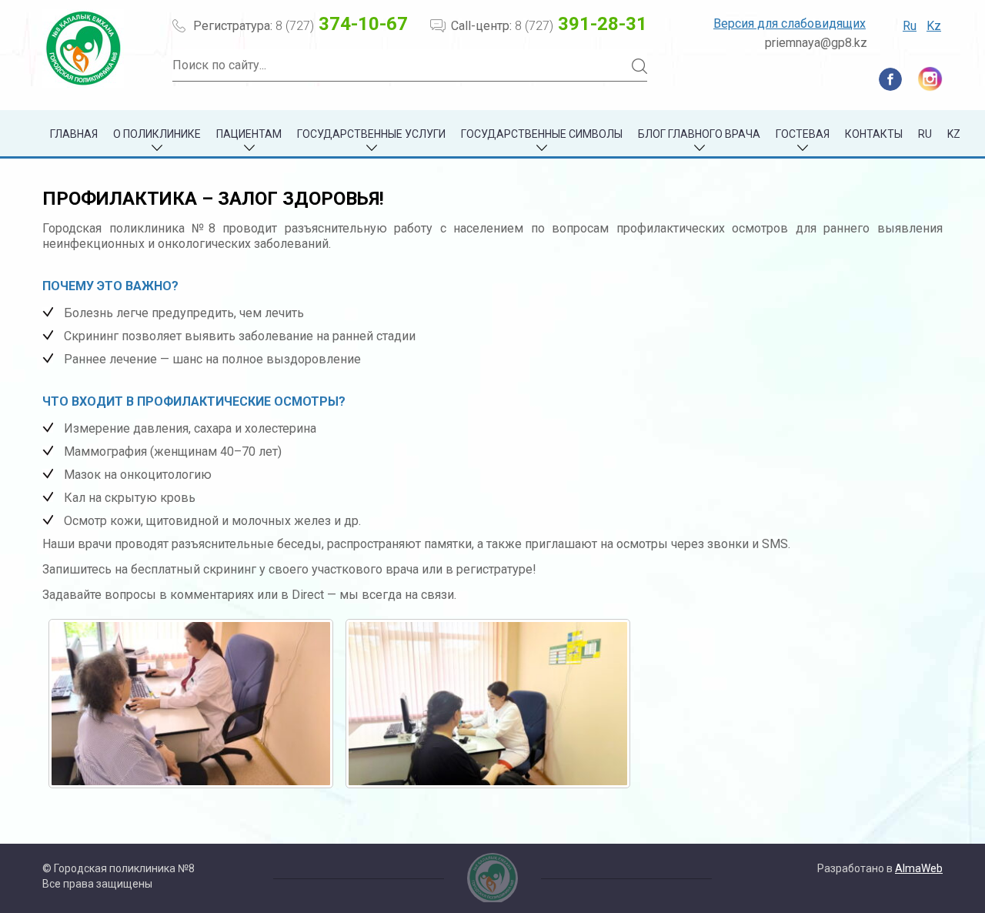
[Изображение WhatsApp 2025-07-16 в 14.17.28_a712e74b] (190, 703)
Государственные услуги (371, 134)
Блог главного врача (699, 134)
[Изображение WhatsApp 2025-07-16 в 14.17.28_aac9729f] (488, 703)
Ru (910, 25)
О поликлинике (157, 134)
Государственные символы (542, 134)
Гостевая (803, 134)
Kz (934, 25)
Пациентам (249, 134)
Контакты (874, 134)
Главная (74, 134)
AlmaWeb (919, 868)
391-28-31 (581, 24)
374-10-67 (341, 24)
